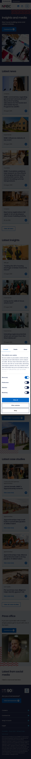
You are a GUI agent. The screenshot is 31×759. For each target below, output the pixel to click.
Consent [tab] (5, 349)
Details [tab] (15, 349)
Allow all (15, 400)
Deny (15, 410)
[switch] (27, 382)
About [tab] (25, 349)
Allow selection (15, 405)
